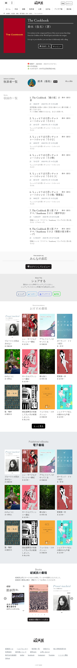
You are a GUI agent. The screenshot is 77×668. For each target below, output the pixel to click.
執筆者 (31, 9)
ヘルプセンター (22, 649)
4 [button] (42, 615)
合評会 (48, 9)
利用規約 (8, 652)
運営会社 (33, 652)
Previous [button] (5, 598)
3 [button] (38, 615)
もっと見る (38, 426)
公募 (39, 9)
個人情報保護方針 (59, 649)
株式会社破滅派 (10, 655)
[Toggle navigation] (6, 3)
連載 (23, 9)
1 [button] (32, 615)
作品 (16, 9)
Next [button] (71, 598)
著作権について (20, 652)
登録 (62, 3)
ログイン (69, 3)
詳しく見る (68, 81)
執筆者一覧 (36, 649)
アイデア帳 (58, 9)
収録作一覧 (45, 46)
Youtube (52, 655)
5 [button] (45, 615)
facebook (31, 655)
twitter (22, 655)
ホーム (8, 9)
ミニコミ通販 (63, 655)
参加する (46, 649)
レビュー (58, 46)
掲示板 (69, 9)
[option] (15, 598)
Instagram (41, 655)
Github (7, 658)
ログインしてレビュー (39, 266)
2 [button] (35, 615)
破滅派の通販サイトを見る (38, 619)
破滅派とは (9, 649)
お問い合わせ (45, 652)
